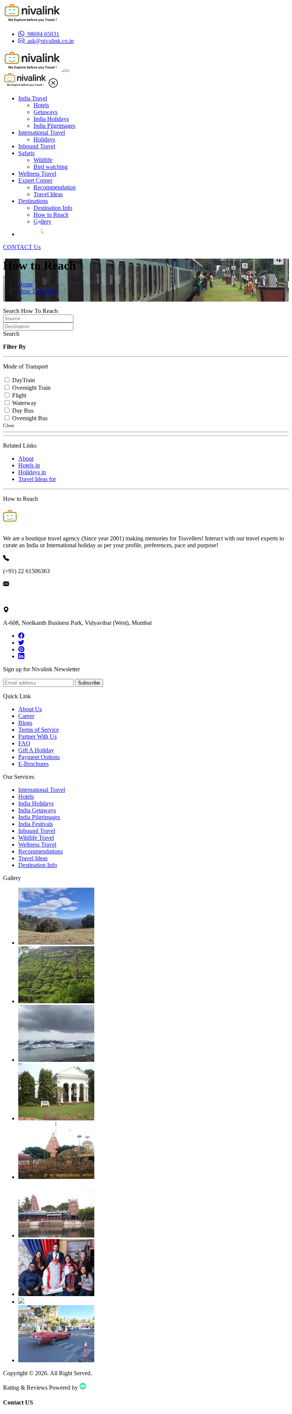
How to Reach (50, 214)
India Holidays (51, 119)
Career (26, 716)
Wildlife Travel (36, 837)
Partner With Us (37, 736)
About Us (30, 709)
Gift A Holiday (36, 750)
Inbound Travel (36, 146)
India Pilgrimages (54, 125)
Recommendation (54, 187)
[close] (53, 85)
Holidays (44, 139)
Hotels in (29, 465)
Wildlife (42, 160)
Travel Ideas (48, 194)
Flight (19, 395)
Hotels (41, 105)
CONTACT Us (22, 247)
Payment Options (39, 757)
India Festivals (35, 824)
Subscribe (89, 683)
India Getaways (37, 810)
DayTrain (23, 380)
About (25, 458)
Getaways (45, 112)
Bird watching (50, 167)
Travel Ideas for (37, 479)
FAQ (24, 743)
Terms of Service (38, 729)
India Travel (32, 98)
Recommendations (40, 851)
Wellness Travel (37, 173)
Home (25, 284)
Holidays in (32, 472)
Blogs (25, 723)
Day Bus (22, 410)
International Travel (41, 132)
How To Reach (36, 291)
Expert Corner (35, 180)
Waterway (24, 403)
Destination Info (52, 208)
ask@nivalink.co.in (26, 597)
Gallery (42, 221)
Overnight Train (31, 387)
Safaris (26, 153)
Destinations (33, 201)
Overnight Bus (30, 418)
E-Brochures (33, 764)
